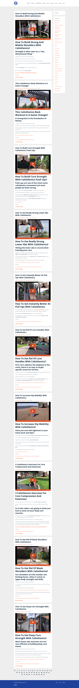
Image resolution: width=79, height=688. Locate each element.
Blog (56, 682)
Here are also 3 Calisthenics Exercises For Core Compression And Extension (30, 382)
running (56, 81)
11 (35, 670)
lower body (57, 57)
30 (46, 672)
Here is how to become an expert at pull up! (24, 135)
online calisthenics (22, 18)
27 (39, 672)
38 (36, 674)
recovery (56, 77)
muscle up (57, 64)
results (56, 79)
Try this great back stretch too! (21, 451)
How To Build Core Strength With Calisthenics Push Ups (30, 149)
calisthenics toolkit (58, 42)
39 (39, 674)
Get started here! (18, 202)
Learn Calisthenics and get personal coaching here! (24, 531)
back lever (57, 22)
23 (29, 672)
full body (56, 51)
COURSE (32, 3)
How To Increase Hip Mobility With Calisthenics (31, 396)
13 (40, 670)
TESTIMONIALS (38, 3)
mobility (17, 18)
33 (24, 674)
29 (44, 672)
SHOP (48, 3)
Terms (60, 682)
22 (26, 672)
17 (49, 670)
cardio (56, 44)
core (16, 217)
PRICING (44, 3)
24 (31, 672)
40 (41, 674)
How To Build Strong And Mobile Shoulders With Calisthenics (29, 14)
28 (41, 672)
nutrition (56, 66)
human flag (57, 55)
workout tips (29, 18)
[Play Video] (16, 39)
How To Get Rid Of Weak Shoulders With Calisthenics (31, 540)
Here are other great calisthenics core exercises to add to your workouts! (29, 659)
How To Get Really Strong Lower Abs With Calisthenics (31, 213)
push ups (25, 153)
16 (47, 670)
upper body (25, 88)
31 (49, 672)
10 (32, 670)
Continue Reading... (19, 77)
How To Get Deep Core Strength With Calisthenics (32, 607)
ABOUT (28, 3)
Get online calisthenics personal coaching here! (24, 139)
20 (21, 672)
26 (36, 672)
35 (29, 674)
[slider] (32, 39)
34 (26, 674)
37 (34, 674)
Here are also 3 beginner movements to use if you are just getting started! (30, 526)
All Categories (57, 20)
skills (56, 84)
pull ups (25, 280)
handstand (57, 53)
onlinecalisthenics (58, 70)
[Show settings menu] (48, 39)
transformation (58, 86)
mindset (56, 59)
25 (34, 672)
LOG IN (60, 3)
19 (19, 672)
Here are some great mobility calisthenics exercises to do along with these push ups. (32, 590)
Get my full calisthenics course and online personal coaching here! (27, 456)
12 (37, 670)
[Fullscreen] (50, 39)
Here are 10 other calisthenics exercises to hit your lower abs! (27, 262)
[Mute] (46, 39)
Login (63, 3)
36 (31, 674)
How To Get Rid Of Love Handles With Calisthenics (32, 331)
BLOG (56, 3)
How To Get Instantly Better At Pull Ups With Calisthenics (31, 276)
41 (44, 674)
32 (21, 674)
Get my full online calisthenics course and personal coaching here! (28, 266)
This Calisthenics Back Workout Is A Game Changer (31, 84)
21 (24, 672)
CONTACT (52, 3)
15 (44, 670)
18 (17, 672)
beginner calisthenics (59, 25)
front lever (57, 48)
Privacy (63, 682)
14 (42, 670)
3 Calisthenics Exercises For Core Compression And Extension (30, 465)
